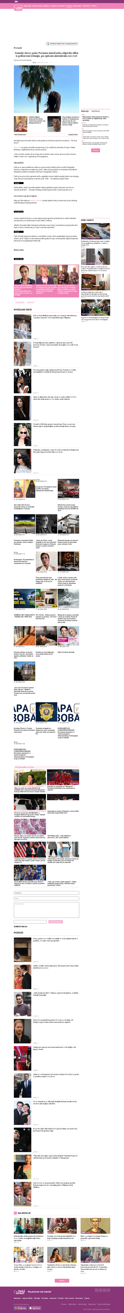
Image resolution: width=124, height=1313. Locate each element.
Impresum (92, 1304)
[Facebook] (96, 1290)
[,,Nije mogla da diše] (22, 1004)
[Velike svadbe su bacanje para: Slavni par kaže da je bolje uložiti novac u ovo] (22, 977)
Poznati (69, 6)
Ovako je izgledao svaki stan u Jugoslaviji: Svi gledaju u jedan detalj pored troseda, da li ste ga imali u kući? (95, 294)
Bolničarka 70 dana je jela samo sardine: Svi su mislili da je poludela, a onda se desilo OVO (95, 243)
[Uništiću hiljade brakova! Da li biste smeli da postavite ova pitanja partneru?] (20, 124)
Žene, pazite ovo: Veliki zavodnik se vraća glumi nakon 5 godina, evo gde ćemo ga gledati (55, 939)
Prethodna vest (20, 134)
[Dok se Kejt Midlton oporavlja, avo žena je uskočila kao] (22, 326)
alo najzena (20, 302)
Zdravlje (46, 6)
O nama (63, 1304)
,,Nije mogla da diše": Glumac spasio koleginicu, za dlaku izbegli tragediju (55, 994)
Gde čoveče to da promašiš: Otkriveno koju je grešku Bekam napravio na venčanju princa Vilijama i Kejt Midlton (54, 1185)
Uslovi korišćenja (104, 1304)
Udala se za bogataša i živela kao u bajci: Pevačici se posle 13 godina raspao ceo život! (56, 1075)
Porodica (54, 6)
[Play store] (20, 1308)
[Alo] (16, 1)
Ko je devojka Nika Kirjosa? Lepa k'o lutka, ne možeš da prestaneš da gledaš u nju (55, 1129)
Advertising (82, 1304)
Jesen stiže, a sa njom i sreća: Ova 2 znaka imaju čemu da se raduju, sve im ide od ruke (95, 137)
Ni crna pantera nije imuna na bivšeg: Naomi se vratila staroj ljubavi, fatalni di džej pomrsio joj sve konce (54, 371)
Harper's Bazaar (36, 200)
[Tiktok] (108, 1290)
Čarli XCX (17, 147)
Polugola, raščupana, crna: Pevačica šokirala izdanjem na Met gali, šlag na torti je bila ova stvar (56, 451)
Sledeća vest (73, 134)
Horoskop (86, 6)
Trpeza (93, 6)
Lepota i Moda (37, 6)
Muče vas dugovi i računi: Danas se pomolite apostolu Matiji (95, 131)
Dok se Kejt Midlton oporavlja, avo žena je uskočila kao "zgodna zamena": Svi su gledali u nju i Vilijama (55, 316)
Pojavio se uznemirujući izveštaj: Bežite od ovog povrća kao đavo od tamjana (95, 319)
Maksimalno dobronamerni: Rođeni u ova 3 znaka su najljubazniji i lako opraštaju (95, 118)
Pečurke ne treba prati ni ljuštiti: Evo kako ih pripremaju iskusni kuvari (95, 125)
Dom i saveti (77, 6)
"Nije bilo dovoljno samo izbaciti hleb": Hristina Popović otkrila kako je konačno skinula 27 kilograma (55, 1157)
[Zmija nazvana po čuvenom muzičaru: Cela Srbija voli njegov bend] (22, 1058)
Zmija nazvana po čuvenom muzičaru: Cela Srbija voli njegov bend (54, 1048)
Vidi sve (95, 150)
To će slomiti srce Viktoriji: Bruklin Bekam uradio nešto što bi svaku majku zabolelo (55, 1102)
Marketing (72, 1304)
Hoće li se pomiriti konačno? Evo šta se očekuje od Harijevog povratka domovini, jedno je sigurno (53, 1021)
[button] (54, 62)
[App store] (34, 1308)
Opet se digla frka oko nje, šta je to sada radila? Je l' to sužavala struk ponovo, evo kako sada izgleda (54, 398)
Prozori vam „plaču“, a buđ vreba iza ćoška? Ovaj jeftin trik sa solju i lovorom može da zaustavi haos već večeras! (95, 269)
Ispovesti (61, 6)
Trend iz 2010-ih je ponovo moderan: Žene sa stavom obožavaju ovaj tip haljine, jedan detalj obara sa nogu (54, 425)
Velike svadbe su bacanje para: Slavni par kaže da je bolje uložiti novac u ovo (55, 966)
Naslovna (27, 6)
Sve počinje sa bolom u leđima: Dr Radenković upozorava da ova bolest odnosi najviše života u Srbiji (70, 121)
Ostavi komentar (55, 922)
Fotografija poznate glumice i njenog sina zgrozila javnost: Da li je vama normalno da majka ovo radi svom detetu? (55, 344)
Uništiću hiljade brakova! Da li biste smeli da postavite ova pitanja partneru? (37, 120)
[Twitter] (104, 1290)
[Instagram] (100, 1290)
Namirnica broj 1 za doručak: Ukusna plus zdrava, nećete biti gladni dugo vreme (94, 143)
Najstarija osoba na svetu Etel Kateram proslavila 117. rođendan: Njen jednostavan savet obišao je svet (94, 1268)
